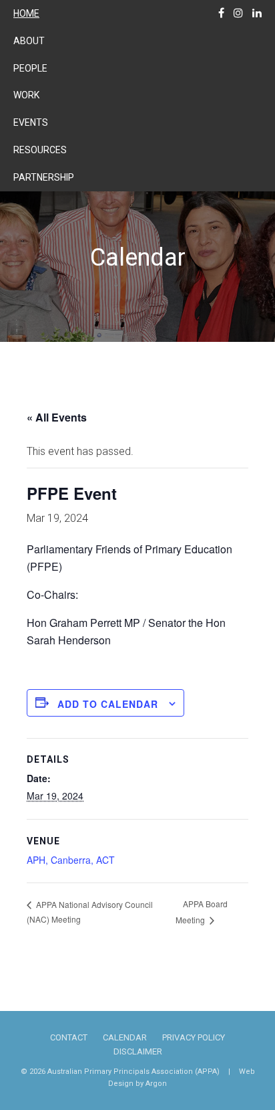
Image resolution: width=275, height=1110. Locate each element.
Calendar (125, 1037)
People (30, 68)
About (29, 40)
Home (26, 13)
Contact (68, 1037)
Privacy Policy (193, 1037)
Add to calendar (107, 704)
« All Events (57, 417)
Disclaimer (137, 1051)
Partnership (43, 177)
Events (30, 122)
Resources (40, 150)
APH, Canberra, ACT (71, 859)
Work (26, 95)
